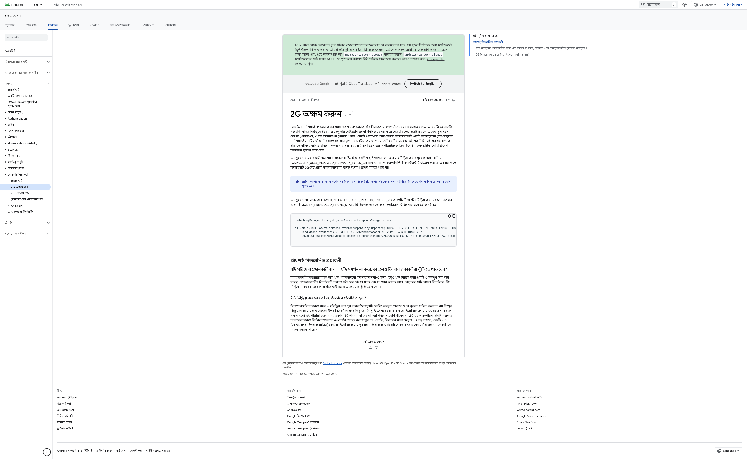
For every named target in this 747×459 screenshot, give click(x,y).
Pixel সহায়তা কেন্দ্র (527, 403)
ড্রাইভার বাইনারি (65, 428)
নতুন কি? (10, 25)
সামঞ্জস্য (94, 25)
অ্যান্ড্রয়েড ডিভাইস (120, 25)
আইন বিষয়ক (104, 450)
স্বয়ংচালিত (148, 25)
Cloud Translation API (364, 84)
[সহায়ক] (448, 100)
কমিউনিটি (86, 450)
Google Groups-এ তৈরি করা (303, 428)
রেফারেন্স (170, 25)
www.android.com (528, 410)
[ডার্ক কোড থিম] (449, 216)
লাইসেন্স (121, 450)
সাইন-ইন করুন (733, 4)
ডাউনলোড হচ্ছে (65, 410)
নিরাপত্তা (53, 25)
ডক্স (36, 4)
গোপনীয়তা (136, 450)
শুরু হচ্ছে (31, 25)
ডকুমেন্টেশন (13, 15)
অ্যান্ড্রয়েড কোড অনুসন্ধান (67, 4)
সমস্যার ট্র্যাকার (525, 428)
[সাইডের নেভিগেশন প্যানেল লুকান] (47, 452)
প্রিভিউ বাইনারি (65, 416)
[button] (23, 62)
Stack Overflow (526, 422)
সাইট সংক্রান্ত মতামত (158, 450)
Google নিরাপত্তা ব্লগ (298, 416)
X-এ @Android (296, 397)
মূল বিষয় (73, 25)
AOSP (293, 99)
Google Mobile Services (531, 416)
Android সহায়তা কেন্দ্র (529, 397)
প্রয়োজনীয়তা (64, 403)
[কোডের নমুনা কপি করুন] (454, 216)
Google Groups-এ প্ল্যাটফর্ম (303, 422)
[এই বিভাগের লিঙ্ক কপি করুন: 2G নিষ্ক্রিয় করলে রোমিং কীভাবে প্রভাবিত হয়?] (370, 298)
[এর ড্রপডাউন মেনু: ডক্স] (43, 4)
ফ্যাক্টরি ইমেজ (64, 422)
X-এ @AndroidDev (298, 403)
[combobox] (658, 4)
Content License (332, 363)
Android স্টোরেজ (67, 397)
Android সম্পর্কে (66, 450)
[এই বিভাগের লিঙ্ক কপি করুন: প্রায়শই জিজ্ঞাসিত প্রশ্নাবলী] (346, 261)
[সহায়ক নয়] (454, 100)
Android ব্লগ (294, 410)
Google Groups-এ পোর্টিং (302, 434)
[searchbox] (26, 37)
